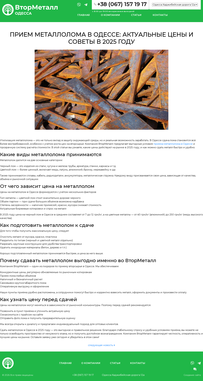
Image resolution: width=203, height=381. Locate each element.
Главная (83, 15)
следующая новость (101, 345)
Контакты (160, 15)
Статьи (136, 15)
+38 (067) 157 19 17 (83, 375)
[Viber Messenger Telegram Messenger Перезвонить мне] (195, 369)
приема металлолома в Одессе (173, 143)
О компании (110, 15)
